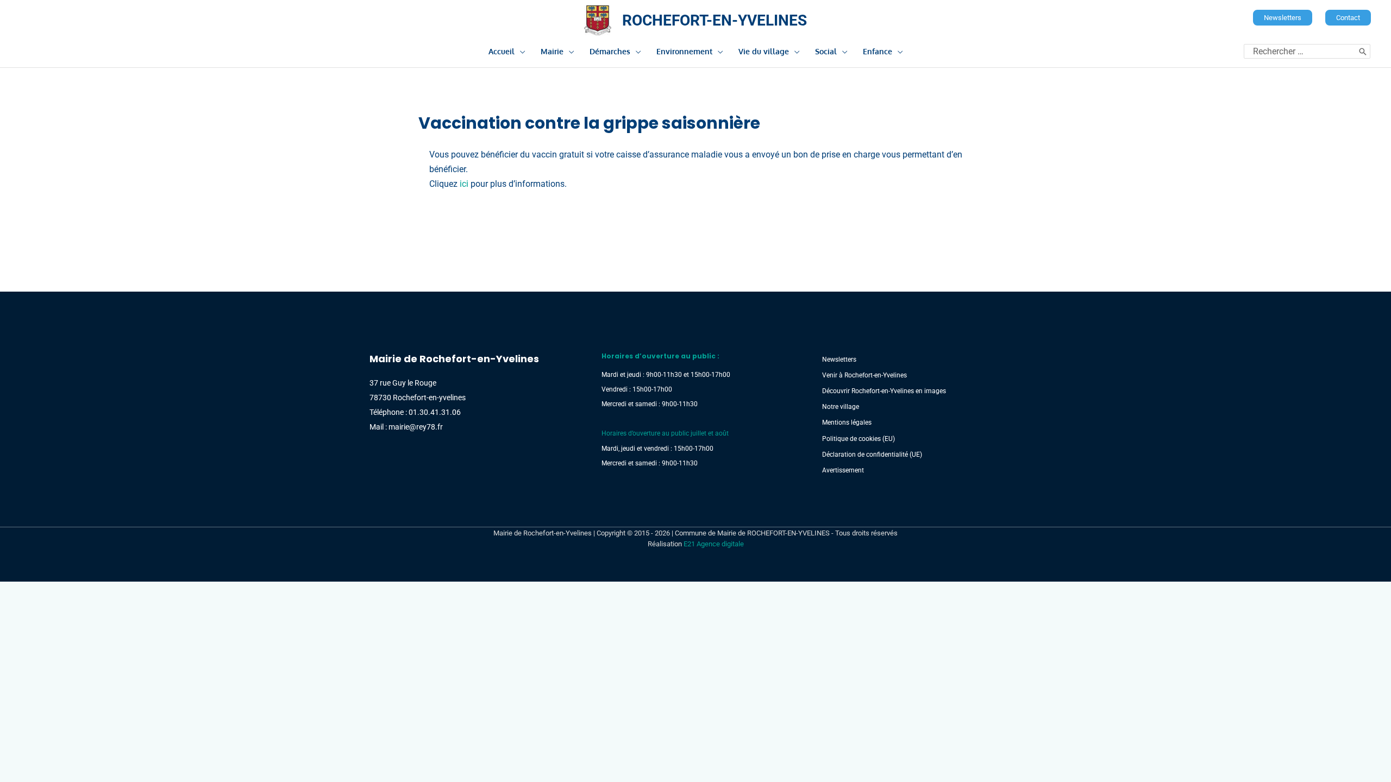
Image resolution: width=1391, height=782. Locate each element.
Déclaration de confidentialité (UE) (872, 454)
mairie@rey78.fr (416, 426)
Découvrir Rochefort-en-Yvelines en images (884, 391)
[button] (1282, 18)
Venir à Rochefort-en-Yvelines (864, 375)
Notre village (840, 407)
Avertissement (843, 470)
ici (464, 184)
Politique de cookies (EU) (858, 439)
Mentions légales (847, 422)
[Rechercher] (1363, 51)
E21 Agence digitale (714, 544)
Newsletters (839, 359)
